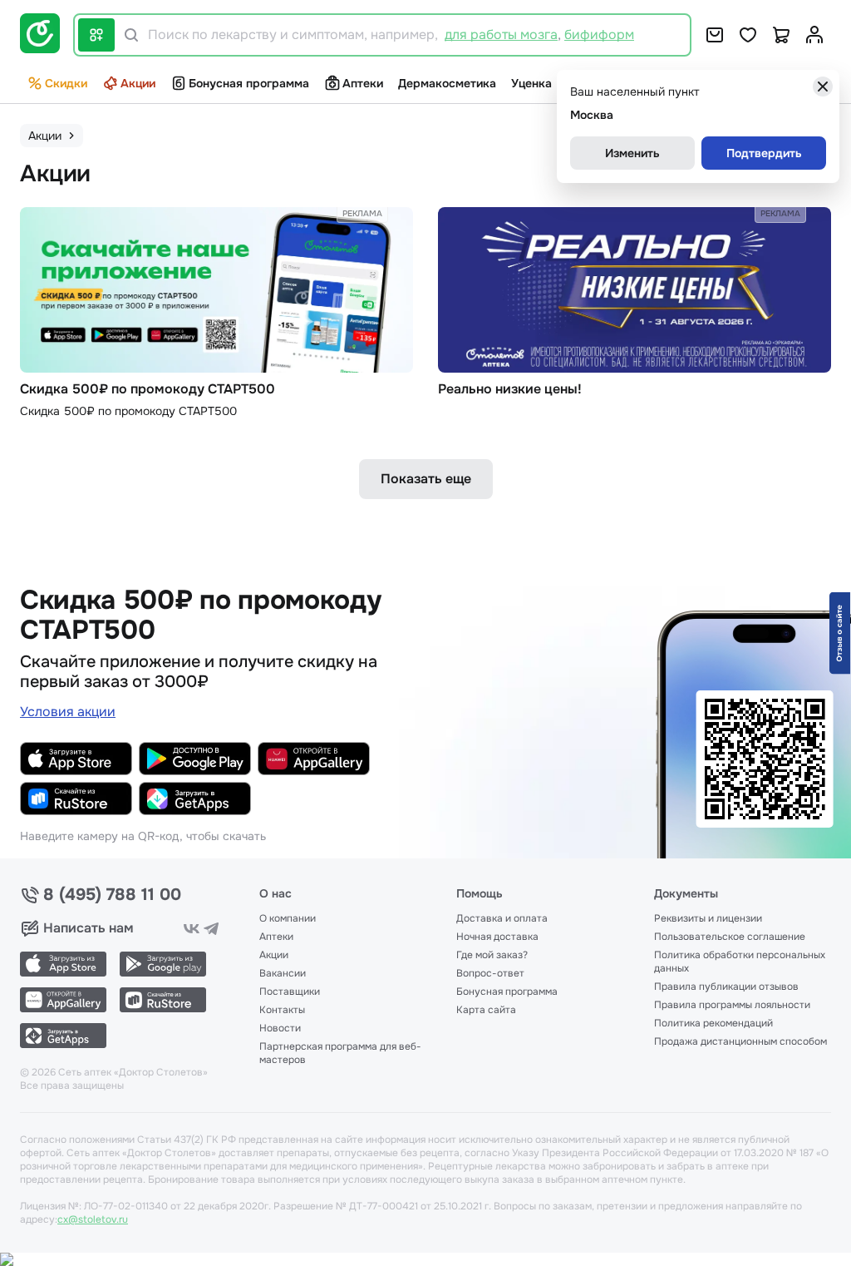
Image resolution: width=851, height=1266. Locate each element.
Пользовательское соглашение (729, 936)
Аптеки (362, 83)
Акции (138, 83)
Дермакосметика (447, 83)
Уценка (531, 83)
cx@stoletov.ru (92, 1219)
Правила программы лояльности (732, 1004)
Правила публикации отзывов (726, 986)
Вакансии (282, 973)
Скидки (66, 83)
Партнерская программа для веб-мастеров (340, 1053)
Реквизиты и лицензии (708, 918)
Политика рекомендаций (713, 1023)
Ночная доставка (497, 936)
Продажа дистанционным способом (740, 1041)
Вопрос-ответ (490, 973)
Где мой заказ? (492, 955)
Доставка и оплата (502, 918)
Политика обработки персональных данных (739, 961)
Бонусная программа (249, 83)
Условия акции (68, 711)
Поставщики (289, 991)
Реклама (362, 213)
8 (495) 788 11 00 (112, 895)
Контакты (282, 1009)
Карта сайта (486, 1009)
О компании (287, 918)
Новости (280, 1028)
